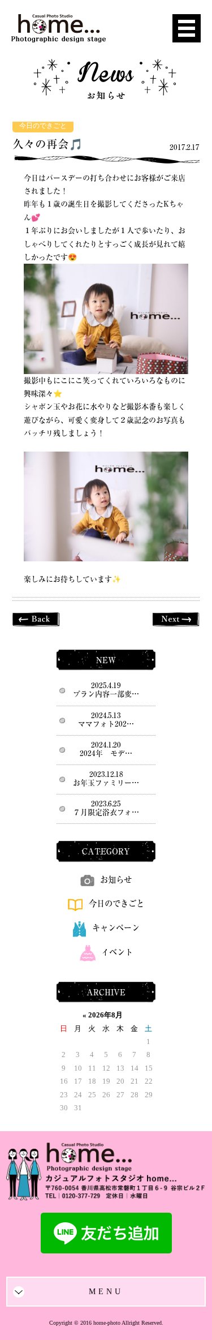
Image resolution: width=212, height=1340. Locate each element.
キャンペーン (116, 928)
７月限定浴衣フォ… (106, 812)
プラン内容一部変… (106, 694)
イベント (117, 952)
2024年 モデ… (106, 753)
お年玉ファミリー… (106, 783)
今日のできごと (43, 126)
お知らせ (116, 879)
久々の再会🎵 (47, 144)
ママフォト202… (106, 724)
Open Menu (186, 28)
